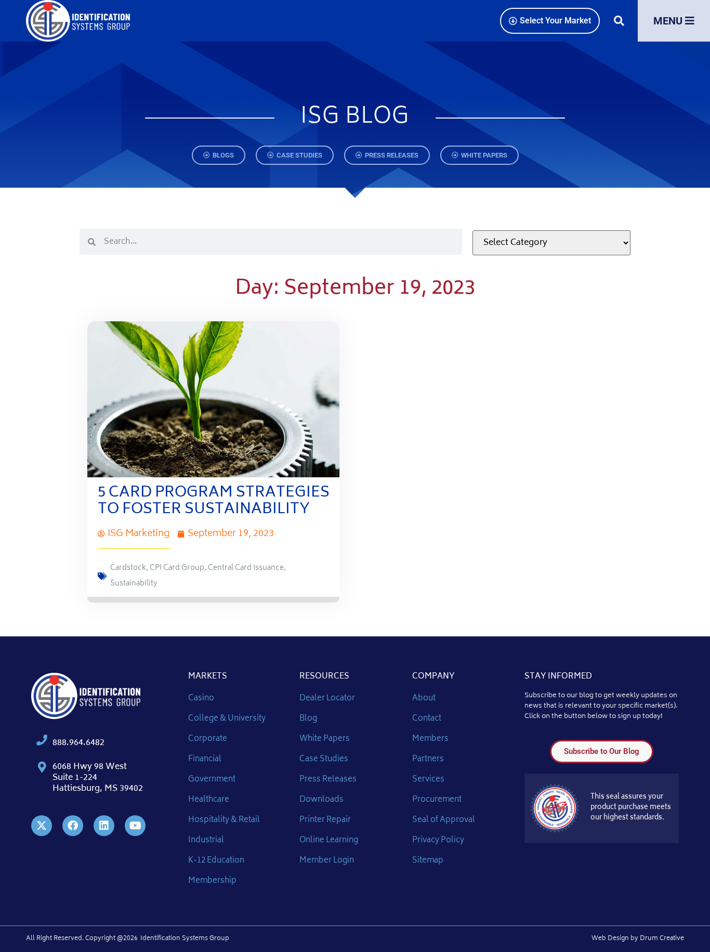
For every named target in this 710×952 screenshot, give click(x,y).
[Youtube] (135, 825)
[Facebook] (72, 825)
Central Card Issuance (246, 568)
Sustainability (133, 583)
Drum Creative (662, 938)
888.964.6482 (78, 743)
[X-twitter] (41, 825)
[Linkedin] (104, 825)
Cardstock (128, 568)
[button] (618, 21)
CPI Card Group (177, 568)
